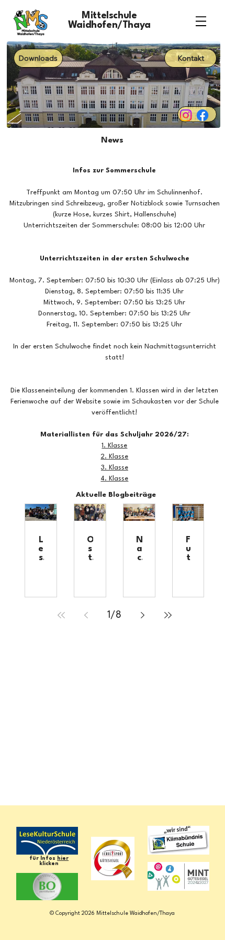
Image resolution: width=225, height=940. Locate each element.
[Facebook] (202, 115)
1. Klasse (114, 445)
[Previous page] (86, 615)
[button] (190, 58)
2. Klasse (114, 456)
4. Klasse (114, 478)
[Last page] (168, 615)
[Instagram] (186, 115)
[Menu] (201, 20)
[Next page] (142, 615)
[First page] (61, 615)
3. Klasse (114, 467)
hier (63, 858)
